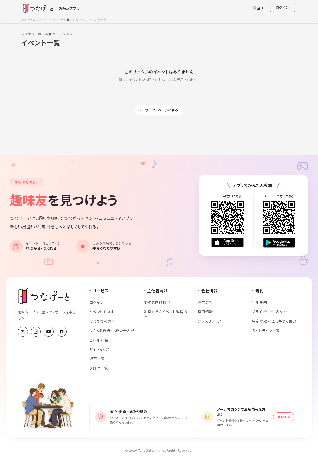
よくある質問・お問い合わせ (112, 330)
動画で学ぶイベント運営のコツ (167, 314)
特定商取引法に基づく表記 (274, 321)
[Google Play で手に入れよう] (279, 242)
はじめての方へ (102, 321)
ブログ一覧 (98, 368)
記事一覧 (97, 358)
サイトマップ (99, 349)
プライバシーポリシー (269, 311)
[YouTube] (49, 332)
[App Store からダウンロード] (227, 242)
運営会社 (205, 302)
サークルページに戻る (161, 110)
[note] (62, 332)
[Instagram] (36, 332)
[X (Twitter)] (23, 332)
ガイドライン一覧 (265, 330)
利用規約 (259, 302)
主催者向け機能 (157, 302)
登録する (284, 417)
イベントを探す (101, 311)
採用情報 (205, 311)
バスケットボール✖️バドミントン (65, 19)
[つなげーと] (43, 296)
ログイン (282, 7)
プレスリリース (210, 321)
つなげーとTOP (31, 19)
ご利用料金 (98, 340)
